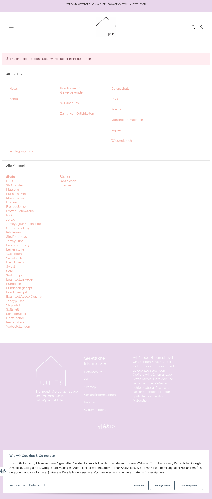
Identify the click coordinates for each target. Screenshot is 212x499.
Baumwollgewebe (19, 279)
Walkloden (14, 253)
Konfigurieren (162, 485)
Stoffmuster (14, 185)
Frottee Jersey (16, 206)
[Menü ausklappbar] (11, 27)
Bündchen (13, 283)
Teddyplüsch (15, 301)
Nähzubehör (15, 318)
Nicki (9, 215)
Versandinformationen (100, 394)
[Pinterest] (106, 426)
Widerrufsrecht (95, 409)
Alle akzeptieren (189, 485)
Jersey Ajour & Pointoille (23, 224)
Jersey (11, 219)
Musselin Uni (15, 198)
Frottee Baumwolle (20, 211)
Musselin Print (16, 194)
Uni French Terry (18, 228)
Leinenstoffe (15, 249)
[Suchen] (193, 27)
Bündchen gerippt (19, 288)
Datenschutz (38, 485)
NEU (9, 181)
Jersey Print (14, 241)
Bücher (64, 176)
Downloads (67, 181)
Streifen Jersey (17, 236)
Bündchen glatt (17, 292)
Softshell (12, 309)
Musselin (12, 189)
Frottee (11, 202)
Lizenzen (66, 185)
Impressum (17, 485)
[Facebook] (99, 426)
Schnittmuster (16, 313)
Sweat (10, 266)
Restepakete (15, 322)
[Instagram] (113, 426)
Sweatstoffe (14, 258)
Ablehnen (138, 485)
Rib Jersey (13, 232)
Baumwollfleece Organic (24, 296)
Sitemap (90, 387)
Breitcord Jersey (17, 245)
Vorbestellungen (18, 326)
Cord (9, 271)
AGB (87, 379)
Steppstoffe (14, 305)
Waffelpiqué (15, 275)
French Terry (15, 262)
